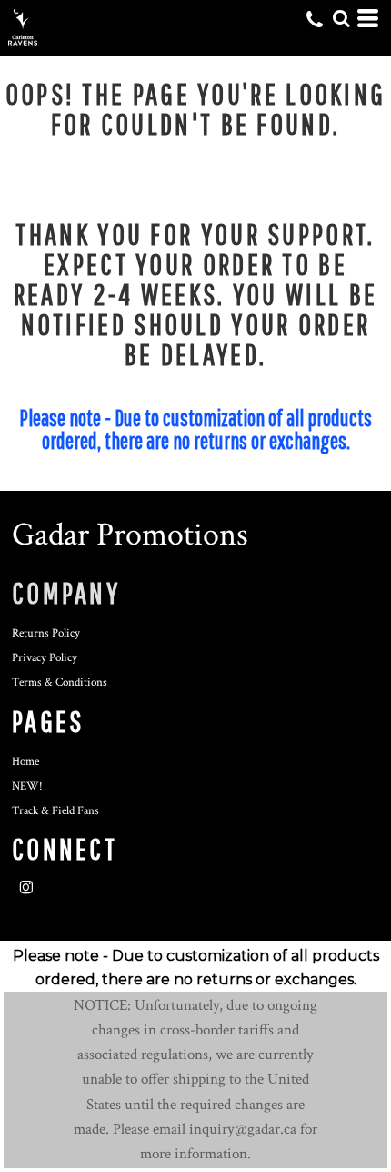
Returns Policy (46, 633)
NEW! (27, 786)
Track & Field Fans (55, 811)
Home (25, 761)
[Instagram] (26, 888)
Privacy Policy (44, 658)
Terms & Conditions (59, 682)
